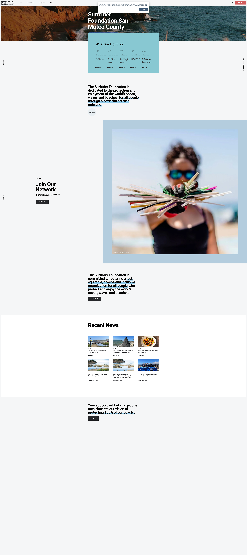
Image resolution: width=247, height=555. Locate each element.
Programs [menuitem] (42, 3)
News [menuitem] (51, 3)
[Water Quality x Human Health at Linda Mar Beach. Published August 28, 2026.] (98, 342)
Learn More (94, 298)
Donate (240, 3)
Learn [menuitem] (21, 3)
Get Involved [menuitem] (31, 3)
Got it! (144, 9)
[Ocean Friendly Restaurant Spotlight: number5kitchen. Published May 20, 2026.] (148, 342)
